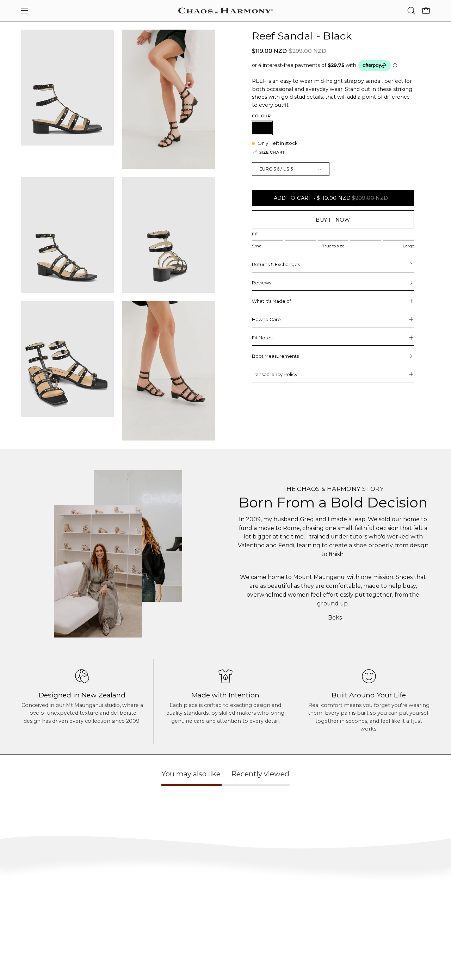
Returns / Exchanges (42, 941)
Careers (367, 931)
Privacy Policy (35, 962)
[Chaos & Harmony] (225, 10)
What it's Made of (271, 301)
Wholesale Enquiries (379, 910)
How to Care (266, 319)
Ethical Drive (203, 920)
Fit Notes (262, 337)
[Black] (262, 128)
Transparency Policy (274, 374)
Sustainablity (203, 931)
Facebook (284, 920)
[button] (411, 10)
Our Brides (286, 931)
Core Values (202, 910)
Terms (27, 951)
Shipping (30, 931)
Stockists (368, 920)
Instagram (285, 910)
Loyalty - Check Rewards (46, 920)
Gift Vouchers (373, 941)
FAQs (26, 910)
